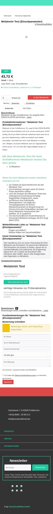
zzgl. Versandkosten (19, 84)
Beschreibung (8, 113)
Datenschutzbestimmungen (25, 375)
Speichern (8, 382)
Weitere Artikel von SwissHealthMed (24, 232)
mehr (28, 117)
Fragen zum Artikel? (17, 230)
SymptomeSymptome (11, 261)
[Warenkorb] (39, 9)
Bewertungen (7, 308)
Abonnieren (40, 467)
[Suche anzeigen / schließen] (31, 9)
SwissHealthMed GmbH (19, 507)
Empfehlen (30, 103)
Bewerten (15, 103)
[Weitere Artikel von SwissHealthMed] (43, 25)
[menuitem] (3, 9)
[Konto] (47, 9)
